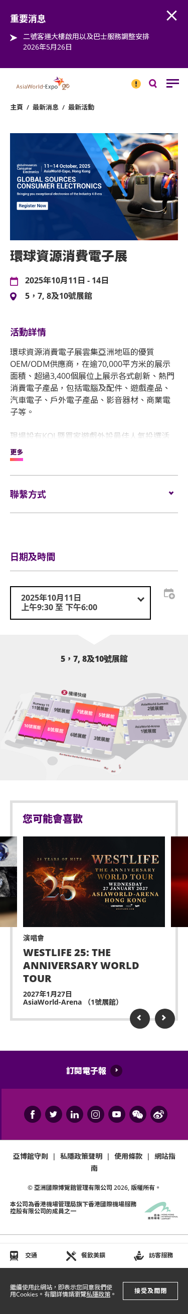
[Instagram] (95, 1114)
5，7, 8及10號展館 (58, 296)
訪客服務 (161, 1255)
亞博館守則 (30, 1156)
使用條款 (128, 1156)
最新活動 (81, 107)
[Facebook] (32, 1114)
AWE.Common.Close (172, 16)
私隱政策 (98, 1294)
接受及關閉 (150, 1290)
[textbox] (80, 602)
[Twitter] (53, 1114)
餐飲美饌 (93, 1255)
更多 (16, 453)
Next (165, 1019)
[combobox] (80, 602)
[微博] (158, 1114)
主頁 (16, 107)
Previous (140, 1019)
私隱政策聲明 (81, 1156)
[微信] (137, 1114)
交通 (31, 1255)
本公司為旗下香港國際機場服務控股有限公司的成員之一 (73, 1207)
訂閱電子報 (86, 1071)
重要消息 (133, 79)
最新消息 (46, 107)
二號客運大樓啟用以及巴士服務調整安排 (86, 36)
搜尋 (160, 86)
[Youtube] (116, 1114)
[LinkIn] (74, 1114)
